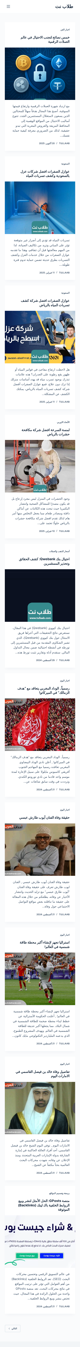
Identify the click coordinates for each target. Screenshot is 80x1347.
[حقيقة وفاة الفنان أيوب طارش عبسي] (40, 849)
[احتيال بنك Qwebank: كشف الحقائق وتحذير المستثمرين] (40, 595)
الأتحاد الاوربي (63, 422)
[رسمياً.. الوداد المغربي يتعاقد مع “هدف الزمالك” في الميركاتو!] (40, 724)
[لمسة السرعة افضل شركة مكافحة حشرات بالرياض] (40, 466)
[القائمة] (8, 6)
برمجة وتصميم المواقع (59, 1193)
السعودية (65, 163)
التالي (14, 1328)
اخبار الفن (65, 29)
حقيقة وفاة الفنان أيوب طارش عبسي (44, 817)
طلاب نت (64, 6)
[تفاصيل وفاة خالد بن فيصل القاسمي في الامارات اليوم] (40, 1108)
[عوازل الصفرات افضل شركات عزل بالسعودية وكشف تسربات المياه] (40, 207)
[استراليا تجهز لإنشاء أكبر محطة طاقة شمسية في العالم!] (40, 979)
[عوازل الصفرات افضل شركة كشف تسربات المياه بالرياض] (40, 337)
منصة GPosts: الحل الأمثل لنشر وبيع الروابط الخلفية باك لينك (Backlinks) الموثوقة (44, 1205)
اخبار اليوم (65, 680)
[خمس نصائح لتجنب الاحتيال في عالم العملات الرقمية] (40, 74)
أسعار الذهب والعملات (59, 551)
